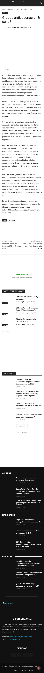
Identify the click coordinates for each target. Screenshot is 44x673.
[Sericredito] (22, 340)
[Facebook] (18, 281)
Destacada (12, 220)
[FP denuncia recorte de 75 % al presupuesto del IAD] (8, 534)
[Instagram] (22, 281)
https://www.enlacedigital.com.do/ (22, 277)
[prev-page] (3, 330)
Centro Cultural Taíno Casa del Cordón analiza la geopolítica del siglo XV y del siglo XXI (28, 491)
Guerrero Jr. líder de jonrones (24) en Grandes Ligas (11, 246)
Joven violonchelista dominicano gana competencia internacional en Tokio (28, 503)
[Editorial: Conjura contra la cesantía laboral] (8, 322)
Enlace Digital (19, 27)
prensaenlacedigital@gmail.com (20, 637)
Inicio (4, 10)
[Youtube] (30, 655)
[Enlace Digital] (22, 3)
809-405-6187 (15, 639)
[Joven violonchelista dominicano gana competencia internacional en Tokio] (8, 503)
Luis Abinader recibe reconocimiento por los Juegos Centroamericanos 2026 (28, 382)
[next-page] (7, 330)
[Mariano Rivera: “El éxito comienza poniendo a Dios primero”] (8, 418)
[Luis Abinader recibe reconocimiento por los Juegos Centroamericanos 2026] (8, 382)
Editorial (10, 10)
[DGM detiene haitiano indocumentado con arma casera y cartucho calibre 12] (8, 545)
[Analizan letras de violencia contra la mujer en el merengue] (8, 481)
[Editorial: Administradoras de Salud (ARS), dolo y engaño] (8, 311)
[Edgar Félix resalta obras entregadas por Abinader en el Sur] (8, 406)
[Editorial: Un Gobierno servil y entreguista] (8, 300)
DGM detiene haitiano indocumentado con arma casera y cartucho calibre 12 (28, 544)
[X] (26, 281)
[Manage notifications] (39, 668)
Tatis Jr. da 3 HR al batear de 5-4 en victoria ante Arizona (32, 246)
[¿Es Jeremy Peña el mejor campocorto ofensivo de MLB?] (8, 587)
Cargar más (21, 426)
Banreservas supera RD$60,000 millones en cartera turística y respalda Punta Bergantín (27, 393)
